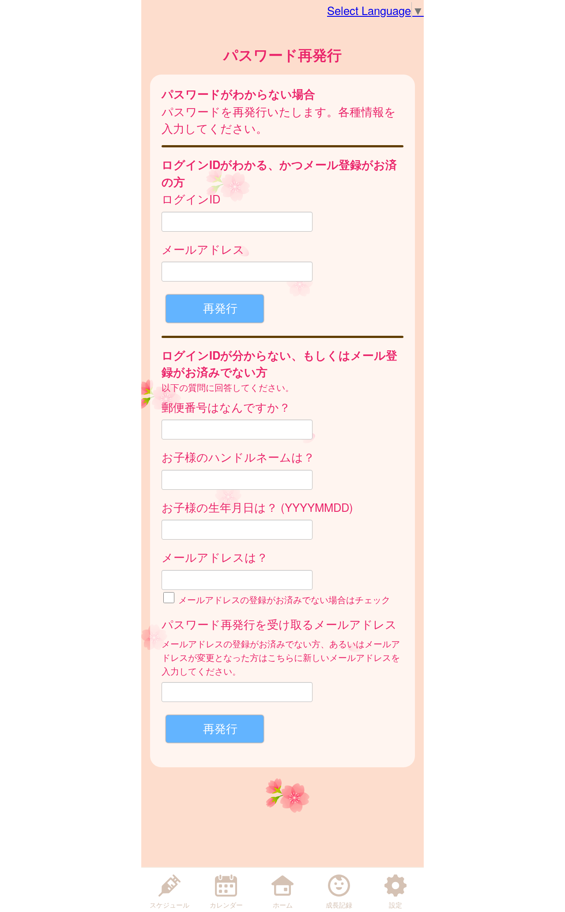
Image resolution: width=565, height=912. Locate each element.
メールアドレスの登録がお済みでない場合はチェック (283, 599)
